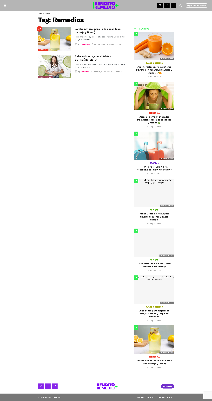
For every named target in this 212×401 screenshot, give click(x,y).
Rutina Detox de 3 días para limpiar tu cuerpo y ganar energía (154, 216)
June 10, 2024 (100, 72)
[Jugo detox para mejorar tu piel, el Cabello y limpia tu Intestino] (154, 289)
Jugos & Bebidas (154, 63)
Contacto (167, 386)
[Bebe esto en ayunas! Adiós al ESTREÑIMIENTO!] (54, 66)
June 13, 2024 (155, 77)
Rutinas (154, 210)
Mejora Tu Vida (45, 77)
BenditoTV (85, 44)
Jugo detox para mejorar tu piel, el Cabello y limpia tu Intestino (154, 313)
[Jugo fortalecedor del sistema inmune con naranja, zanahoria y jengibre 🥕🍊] (154, 46)
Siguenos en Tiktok (196, 5)
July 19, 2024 (99, 44)
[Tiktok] (173, 5)
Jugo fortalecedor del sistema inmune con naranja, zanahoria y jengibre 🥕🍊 (154, 70)
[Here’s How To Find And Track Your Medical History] (154, 243)
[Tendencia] (39, 29)
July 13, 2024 (155, 224)
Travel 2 (154, 163)
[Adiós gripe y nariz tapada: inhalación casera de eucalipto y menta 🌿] (154, 96)
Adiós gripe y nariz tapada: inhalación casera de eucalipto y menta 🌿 (154, 119)
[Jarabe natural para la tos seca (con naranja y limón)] (54, 39)
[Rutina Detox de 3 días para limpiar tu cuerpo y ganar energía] (154, 193)
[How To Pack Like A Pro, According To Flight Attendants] (154, 146)
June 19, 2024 (155, 271)
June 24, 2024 (155, 174)
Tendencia (43, 50)
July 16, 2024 (155, 127)
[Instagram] (160, 5)
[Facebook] (167, 5)
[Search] (180, 5)
